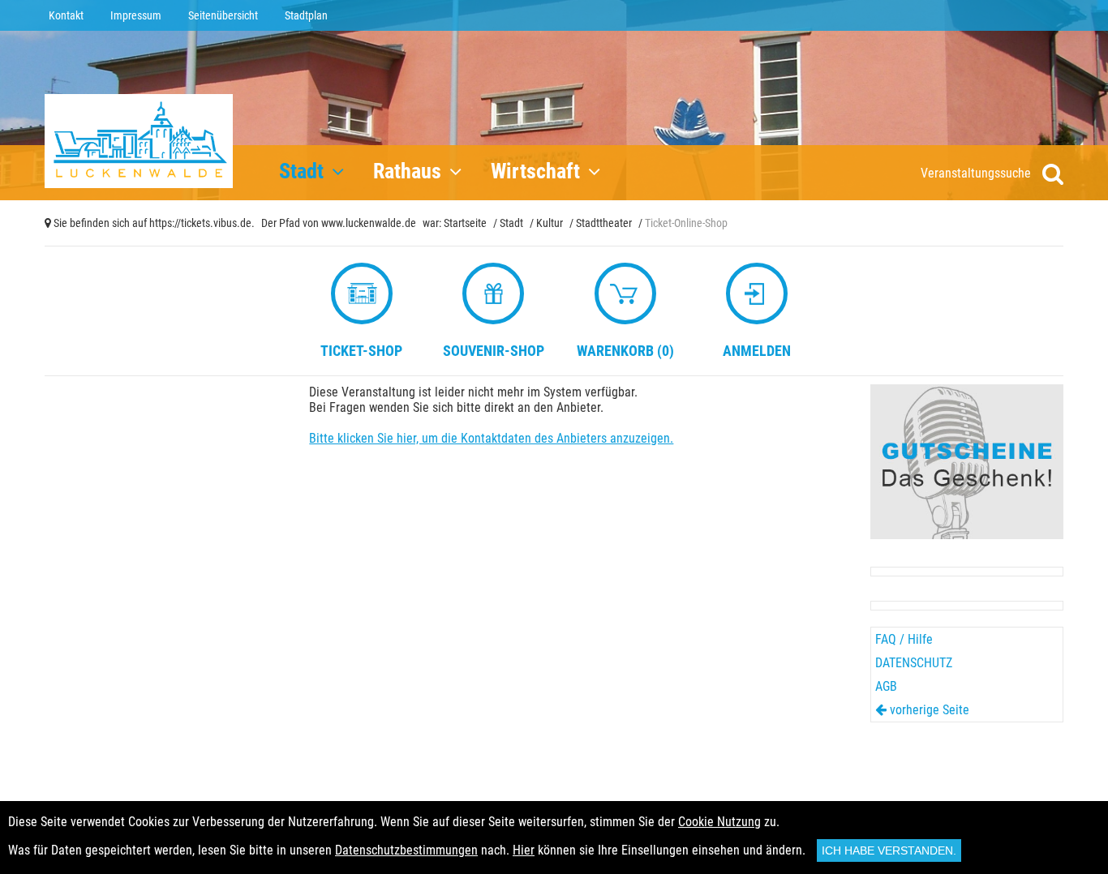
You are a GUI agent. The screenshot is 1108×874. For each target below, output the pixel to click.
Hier (524, 850)
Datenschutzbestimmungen (406, 850)
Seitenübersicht (223, 15)
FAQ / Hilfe (904, 639)
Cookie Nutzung (719, 821)
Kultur (549, 222)
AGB (886, 686)
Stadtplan (306, 15)
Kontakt (66, 15)
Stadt (511, 222)
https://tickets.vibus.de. (202, 222)
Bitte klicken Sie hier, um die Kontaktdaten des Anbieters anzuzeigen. (491, 438)
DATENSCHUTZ (913, 662)
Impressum (135, 15)
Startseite (465, 222)
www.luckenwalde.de (368, 222)
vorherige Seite (928, 710)
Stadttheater (604, 222)
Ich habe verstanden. (889, 850)
